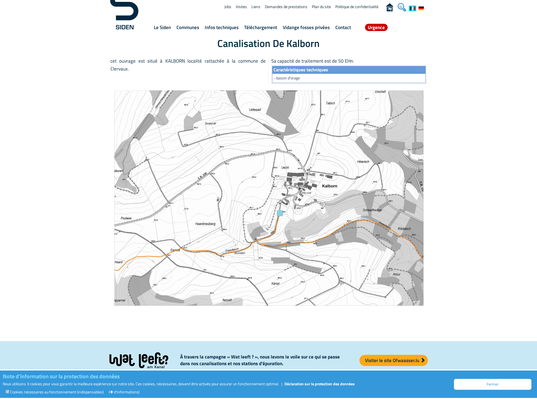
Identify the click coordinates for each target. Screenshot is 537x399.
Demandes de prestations (286, 7)
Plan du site (321, 7)
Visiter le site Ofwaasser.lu (392, 360)
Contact (343, 27)
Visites (241, 7)
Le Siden (162, 27)
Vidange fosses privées (306, 27)
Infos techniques (222, 27)
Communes (187, 27)
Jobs (227, 7)
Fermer (493, 384)
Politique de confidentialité (356, 7)
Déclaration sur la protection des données (319, 384)
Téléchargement (260, 27)
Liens (255, 7)
